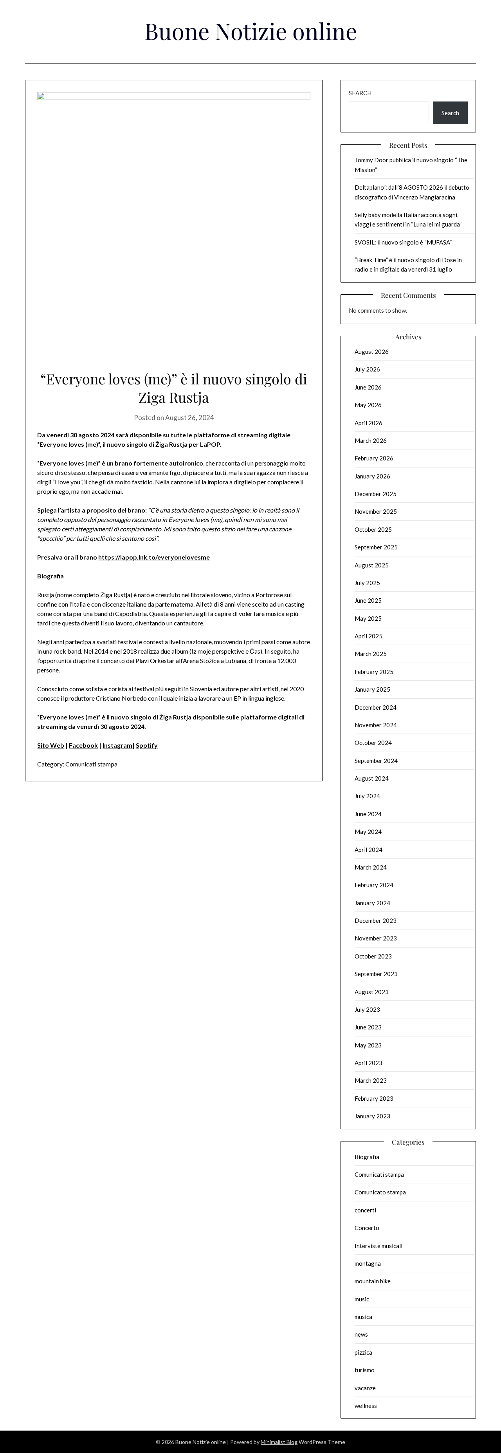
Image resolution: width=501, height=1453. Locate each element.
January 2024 (372, 902)
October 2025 (373, 529)
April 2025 (368, 636)
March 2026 (371, 440)
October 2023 (373, 956)
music (362, 1299)
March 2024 (371, 867)
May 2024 (368, 831)
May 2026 (368, 404)
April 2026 (368, 422)
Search (360, 92)
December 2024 (375, 707)
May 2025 (368, 618)
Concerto (367, 1227)
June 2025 (368, 600)
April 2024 (368, 849)
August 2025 (372, 565)
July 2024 (367, 795)
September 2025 (376, 547)
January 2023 (372, 1116)
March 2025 (371, 653)
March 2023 (371, 1080)
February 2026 (374, 458)
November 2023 (376, 938)
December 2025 (375, 493)
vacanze (365, 1387)
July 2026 (367, 369)
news (361, 1334)
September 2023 (376, 973)
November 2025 (376, 511)
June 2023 (368, 1027)
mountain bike (373, 1281)
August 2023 (372, 991)
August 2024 (372, 778)
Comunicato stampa (380, 1192)
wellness (366, 1405)
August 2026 (372, 351)
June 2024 (368, 813)
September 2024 (376, 760)
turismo (365, 1369)
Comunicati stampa (91, 764)
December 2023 (375, 920)
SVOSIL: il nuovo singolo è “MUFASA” (403, 242)
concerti (365, 1210)
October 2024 (373, 742)
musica (363, 1316)
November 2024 (376, 724)
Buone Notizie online (250, 30)
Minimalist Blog (279, 1442)
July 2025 (367, 582)
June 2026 (368, 387)
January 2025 (372, 689)
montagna (368, 1263)
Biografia (367, 1156)
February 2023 (374, 1098)
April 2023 (368, 1062)
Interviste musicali (378, 1245)
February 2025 (374, 671)
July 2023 (367, 1009)
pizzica (363, 1352)
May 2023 (368, 1045)
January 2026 (372, 476)
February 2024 (374, 884)
